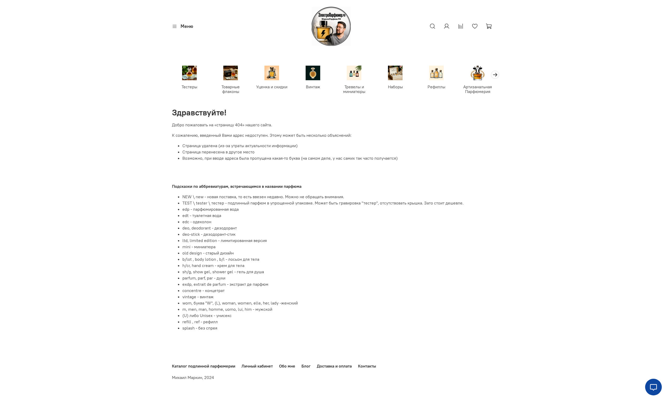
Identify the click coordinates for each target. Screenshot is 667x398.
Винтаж (313, 86)
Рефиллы (436, 86)
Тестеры (189, 86)
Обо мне (287, 366)
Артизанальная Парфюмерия (477, 89)
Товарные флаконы (230, 89)
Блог (306, 366)
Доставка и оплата (334, 366)
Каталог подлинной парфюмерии (203, 366)
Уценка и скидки (271, 86)
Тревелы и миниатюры (354, 89)
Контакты (367, 366)
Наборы (395, 86)
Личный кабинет (257, 366)
